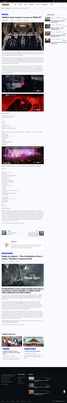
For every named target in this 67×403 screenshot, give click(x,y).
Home (3, 8)
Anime (25, 4)
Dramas (37, 4)
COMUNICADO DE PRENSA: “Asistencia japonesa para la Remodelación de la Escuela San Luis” (11, 353)
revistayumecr (6, 356)
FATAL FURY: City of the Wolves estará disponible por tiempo (41, 394)
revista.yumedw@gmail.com (7, 381)
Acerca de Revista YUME (22, 378)
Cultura (51, 4)
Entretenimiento (45, 4)
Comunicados (7, 8)
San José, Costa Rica (6, 377)
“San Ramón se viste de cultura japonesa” (32, 351)
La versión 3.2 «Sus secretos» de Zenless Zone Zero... (16, 1)
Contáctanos (21, 383)
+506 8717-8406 (6, 379)
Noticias (20, 4)
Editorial (20, 380)
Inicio (15, 4)
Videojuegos (31, 4)
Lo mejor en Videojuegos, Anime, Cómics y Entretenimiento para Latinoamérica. (9, 375)
